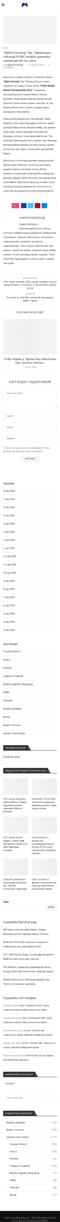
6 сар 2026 (9, 507)
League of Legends (33, 1165)
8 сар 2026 (9, 491)
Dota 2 (33, 1151)
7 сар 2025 (9, 597)
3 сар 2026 (9, 531)
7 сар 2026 (9, 499)
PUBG (33, 1180)
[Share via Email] (44, 205)
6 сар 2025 (9, 605)
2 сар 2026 (9, 540)
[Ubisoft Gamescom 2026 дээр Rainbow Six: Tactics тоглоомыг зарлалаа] (15, 867)
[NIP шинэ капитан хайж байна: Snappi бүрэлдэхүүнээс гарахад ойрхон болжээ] (15, 786)
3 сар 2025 (9, 630)
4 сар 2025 (9, 621)
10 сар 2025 (9, 572)
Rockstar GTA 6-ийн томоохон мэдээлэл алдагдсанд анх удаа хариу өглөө (44, 803)
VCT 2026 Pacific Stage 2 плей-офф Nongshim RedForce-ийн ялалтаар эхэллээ (15, 844)
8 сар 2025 (9, 589)
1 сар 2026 (9, 548)
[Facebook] (50, 4)
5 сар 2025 (9, 613)
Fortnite (33, 1158)
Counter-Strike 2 (33, 1144)
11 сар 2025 (9, 564)
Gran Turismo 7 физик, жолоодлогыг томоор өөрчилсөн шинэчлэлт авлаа (44, 884)
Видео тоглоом (32, 1129)
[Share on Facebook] (24, 205)
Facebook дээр (11, 756)
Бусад (33, 1194)
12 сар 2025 (9, 556)
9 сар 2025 (9, 580)
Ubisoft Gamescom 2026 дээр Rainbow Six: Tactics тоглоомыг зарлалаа (15, 884)
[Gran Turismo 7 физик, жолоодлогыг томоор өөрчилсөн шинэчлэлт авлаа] (44, 867)
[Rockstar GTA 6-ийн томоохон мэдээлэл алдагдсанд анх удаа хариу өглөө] (44, 786)
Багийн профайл (32, 1122)
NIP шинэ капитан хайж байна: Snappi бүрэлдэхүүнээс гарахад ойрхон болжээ (15, 805)
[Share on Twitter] (30, 205)
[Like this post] (16, 205)
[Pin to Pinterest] (37, 205)
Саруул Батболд (14, 65)
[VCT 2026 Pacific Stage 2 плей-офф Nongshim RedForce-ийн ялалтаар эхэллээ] (15, 825)
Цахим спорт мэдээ (32, 1137)
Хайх (6, 901)
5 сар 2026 (9, 515)
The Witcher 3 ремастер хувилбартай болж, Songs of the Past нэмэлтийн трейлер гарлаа (44, 845)
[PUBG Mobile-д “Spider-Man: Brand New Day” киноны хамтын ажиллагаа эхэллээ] (30, 337)
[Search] (56, 4)
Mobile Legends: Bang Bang (33, 1173)
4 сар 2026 (9, 523)
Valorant (33, 1187)
